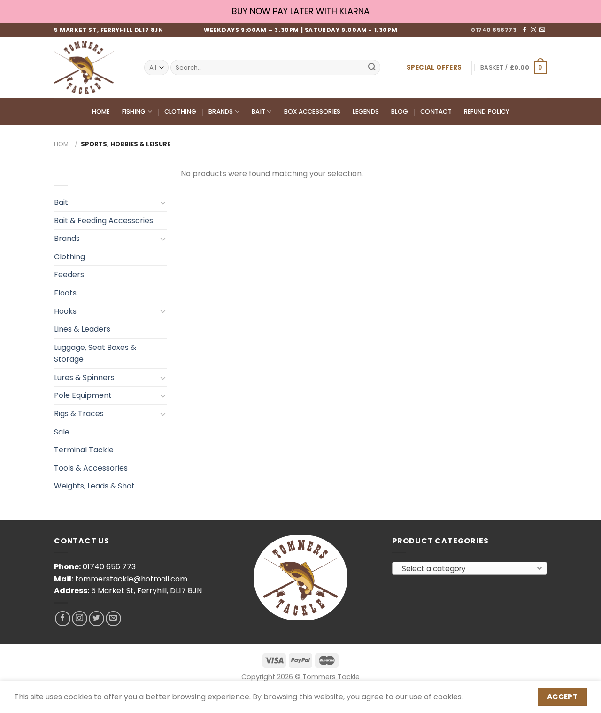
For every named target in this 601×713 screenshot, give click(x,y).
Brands (220, 112)
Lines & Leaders (82, 329)
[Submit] (372, 68)
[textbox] (467, 568)
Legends (366, 112)
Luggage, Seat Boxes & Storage (95, 353)
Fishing (134, 112)
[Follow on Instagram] (533, 30)
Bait (258, 112)
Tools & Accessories (91, 468)
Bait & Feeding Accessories (103, 220)
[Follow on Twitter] (96, 619)
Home (101, 112)
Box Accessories (312, 112)
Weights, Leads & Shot (94, 485)
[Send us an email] (542, 30)
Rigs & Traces (79, 413)
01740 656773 (493, 30)
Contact (436, 112)
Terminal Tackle (84, 449)
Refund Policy (486, 112)
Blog (399, 112)
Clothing (180, 112)
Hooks (65, 311)
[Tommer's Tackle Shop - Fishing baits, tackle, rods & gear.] (92, 67)
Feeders (69, 274)
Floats (65, 292)
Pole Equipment (83, 395)
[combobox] (469, 568)
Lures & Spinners (84, 377)
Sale (61, 431)
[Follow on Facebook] (524, 30)
